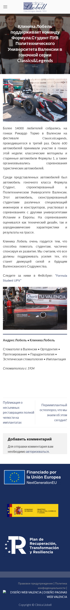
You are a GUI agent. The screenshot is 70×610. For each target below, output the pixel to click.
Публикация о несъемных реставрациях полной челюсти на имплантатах (18, 412)
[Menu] (5, 7)
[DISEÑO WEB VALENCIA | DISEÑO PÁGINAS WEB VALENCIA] (35, 594)
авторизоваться (37, 451)
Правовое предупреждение (35, 583)
